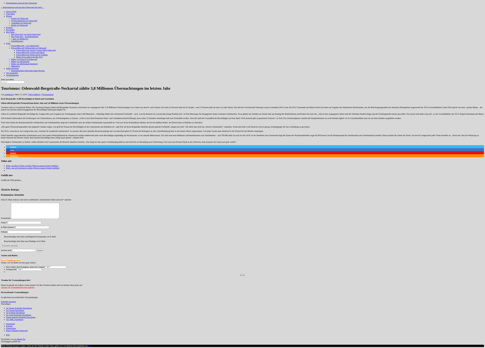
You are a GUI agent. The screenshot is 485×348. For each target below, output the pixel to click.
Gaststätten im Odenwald (21, 23)
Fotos (8, 43)
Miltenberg (15, 66)
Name (4, 222)
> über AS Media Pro (19, 39)
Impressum (10, 324)
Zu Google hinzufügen (15, 310)
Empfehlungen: (17, 41)
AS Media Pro (19, 339)
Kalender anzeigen (8, 302)
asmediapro (9, 94)
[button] (11, 147)
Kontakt (9, 27)
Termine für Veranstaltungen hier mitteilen (17, 287)
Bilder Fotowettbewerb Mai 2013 (29, 57)
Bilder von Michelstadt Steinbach (24, 64)
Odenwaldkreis (34, 94)
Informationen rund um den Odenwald (21, 3)
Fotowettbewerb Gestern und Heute (30, 52)
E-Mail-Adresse (8, 227)
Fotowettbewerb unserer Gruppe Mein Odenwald (36, 50)
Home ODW (11, 12)
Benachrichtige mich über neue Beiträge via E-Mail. (24, 241)
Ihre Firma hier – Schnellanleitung (24, 37)
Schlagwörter (11, 269)
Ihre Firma (10, 32)
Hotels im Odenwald (19, 25)
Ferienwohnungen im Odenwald (24, 21)
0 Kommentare (48, 94)
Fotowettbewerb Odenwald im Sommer (32, 55)
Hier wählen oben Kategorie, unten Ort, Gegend (25, 267)
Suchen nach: (6, 250)
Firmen (9, 16)
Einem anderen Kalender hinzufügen (20, 317)
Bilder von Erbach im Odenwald (24, 59)
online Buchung (12, 68)
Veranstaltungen (12, 75)
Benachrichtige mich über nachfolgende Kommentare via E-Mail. (30, 237)
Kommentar (5, 218)
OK (89, 346)
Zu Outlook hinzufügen (15, 313)
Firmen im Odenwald (19, 18)
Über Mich (10, 14)
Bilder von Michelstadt (20, 62)
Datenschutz (11, 328)
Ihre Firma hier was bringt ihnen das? (26, 34)
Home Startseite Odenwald (17, 331)
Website (4, 232)
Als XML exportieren (14, 319)
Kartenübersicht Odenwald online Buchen (28, 71)
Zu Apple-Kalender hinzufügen (18, 315)
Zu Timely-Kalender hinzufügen (19, 308)
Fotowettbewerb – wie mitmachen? (25, 46)
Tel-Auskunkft (12, 73)
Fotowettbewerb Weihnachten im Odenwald (28, 48)
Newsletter (10, 30)
